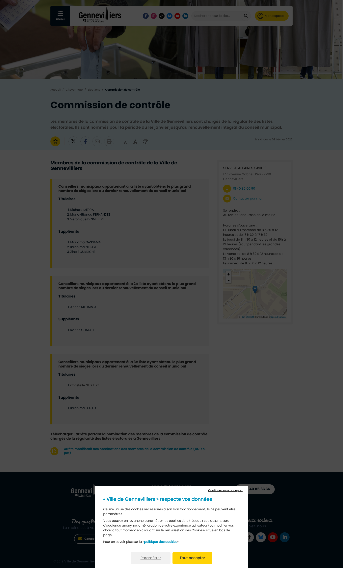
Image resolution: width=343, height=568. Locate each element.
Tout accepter (192, 558)
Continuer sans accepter (225, 490)
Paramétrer (151, 558)
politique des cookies (160, 541)
